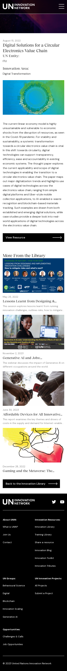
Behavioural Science (14, 585)
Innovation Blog (43, 550)
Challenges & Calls (13, 636)
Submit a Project (44, 593)
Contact (7, 542)
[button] (61, 6)
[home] (19, 6)
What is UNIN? (10, 526)
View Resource (15, 237)
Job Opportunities (13, 644)
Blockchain (9, 601)
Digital (6, 593)
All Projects (41, 585)
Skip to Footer (5, 3)
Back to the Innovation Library (25, 483)
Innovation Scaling (13, 608)
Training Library (43, 534)
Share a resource (44, 542)
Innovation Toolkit (44, 558)
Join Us (7, 534)
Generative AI (10, 616)
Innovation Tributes (45, 565)
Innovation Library (44, 526)
